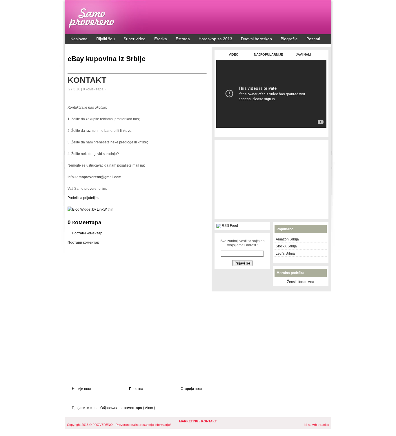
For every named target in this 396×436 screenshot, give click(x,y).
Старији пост (191, 389)
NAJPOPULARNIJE (268, 54)
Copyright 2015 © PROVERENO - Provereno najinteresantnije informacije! (119, 424)
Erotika (160, 39)
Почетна (136, 389)
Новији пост (82, 389)
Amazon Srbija (287, 239)
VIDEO (234, 54)
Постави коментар (87, 233)
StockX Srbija (286, 246)
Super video (134, 39)
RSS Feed (230, 226)
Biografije (289, 39)
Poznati (313, 39)
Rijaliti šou (105, 39)
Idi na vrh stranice (316, 424)
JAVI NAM (303, 54)
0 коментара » (94, 89)
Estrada (183, 39)
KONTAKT (87, 80)
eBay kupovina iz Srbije (107, 59)
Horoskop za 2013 (215, 39)
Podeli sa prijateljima (84, 198)
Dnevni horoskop (256, 39)
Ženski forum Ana (300, 282)
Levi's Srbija (285, 253)
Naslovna (79, 39)
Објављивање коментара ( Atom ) (127, 408)
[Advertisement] (271, 131)
